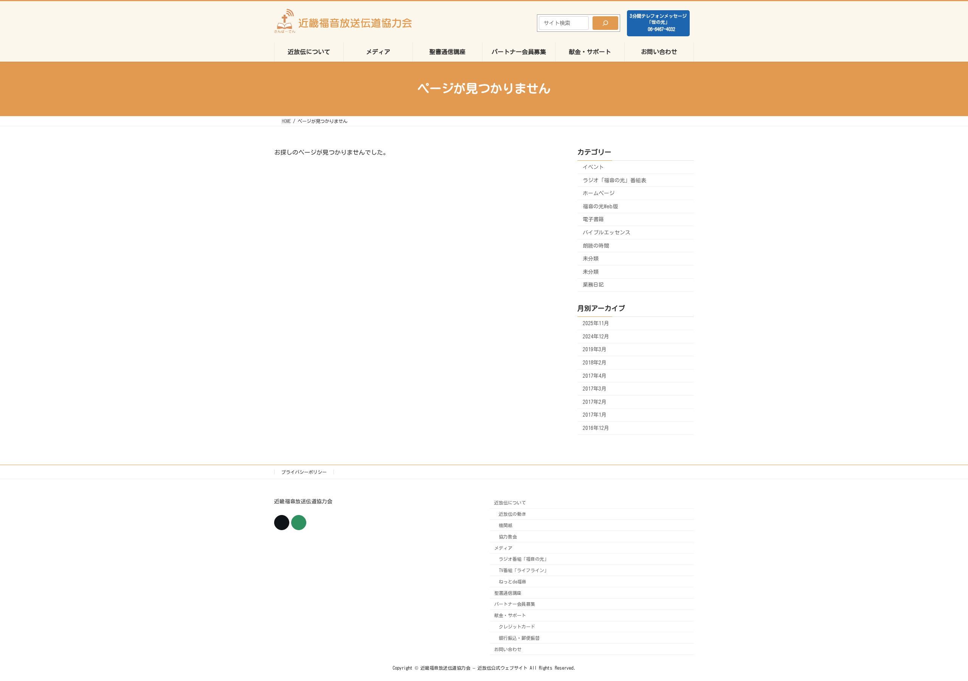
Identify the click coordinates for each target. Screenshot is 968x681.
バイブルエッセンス (606, 232)
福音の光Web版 (600, 206)
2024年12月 (596, 336)
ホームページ (598, 193)
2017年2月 (595, 401)
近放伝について (510, 503)
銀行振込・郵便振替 (519, 638)
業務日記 (593, 284)
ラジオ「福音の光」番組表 (614, 180)
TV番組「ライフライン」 (524, 570)
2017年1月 (595, 414)
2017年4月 (595, 375)
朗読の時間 (596, 245)
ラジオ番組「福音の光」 (524, 559)
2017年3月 (595, 388)
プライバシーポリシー (304, 472)
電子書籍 (593, 219)
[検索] (605, 23)
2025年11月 (596, 323)
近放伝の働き (512, 514)
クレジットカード (517, 626)
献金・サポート (510, 615)
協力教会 (508, 536)
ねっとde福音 (512, 581)
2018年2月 (595, 362)
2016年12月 (596, 428)
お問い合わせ (507, 649)
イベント (593, 167)
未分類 (591, 258)
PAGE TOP (940, 652)
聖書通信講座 (507, 593)
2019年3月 (595, 349)
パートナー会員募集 (514, 604)
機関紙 (505, 525)
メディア (503, 548)
